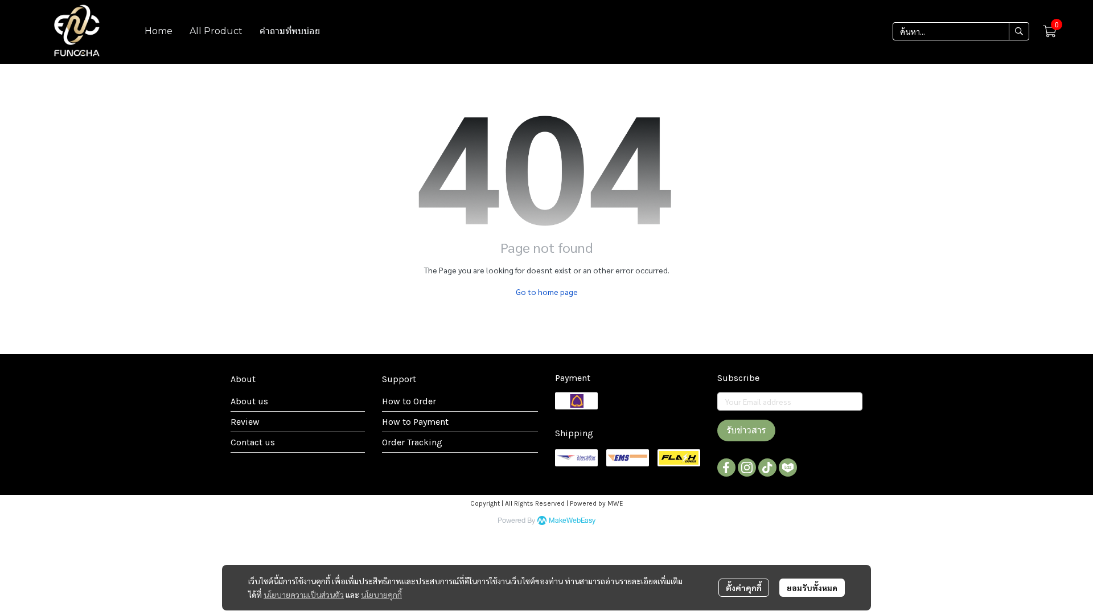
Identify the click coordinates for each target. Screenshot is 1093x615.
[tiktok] (767, 467)
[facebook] (726, 467)
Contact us (253, 442)
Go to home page (547, 291)
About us (249, 401)
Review (245, 421)
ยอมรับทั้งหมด (812, 588)
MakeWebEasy (572, 521)
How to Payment (415, 421)
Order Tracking (412, 442)
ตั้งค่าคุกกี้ (744, 588)
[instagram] (747, 467)
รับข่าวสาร (746, 430)
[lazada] (788, 467)
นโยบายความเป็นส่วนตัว (304, 594)
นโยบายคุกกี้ (381, 594)
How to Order (409, 401)
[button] (961, 31)
